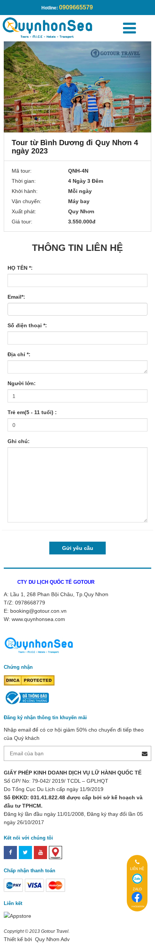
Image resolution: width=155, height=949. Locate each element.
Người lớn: (22, 383)
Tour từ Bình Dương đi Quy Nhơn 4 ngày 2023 (75, 146)
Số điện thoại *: (27, 325)
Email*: (16, 297)
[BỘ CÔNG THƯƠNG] (26, 697)
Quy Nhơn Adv (51, 939)
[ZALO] (137, 878)
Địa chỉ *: (19, 354)
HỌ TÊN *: (20, 268)
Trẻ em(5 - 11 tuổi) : (32, 412)
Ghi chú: (19, 441)
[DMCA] (29, 680)
